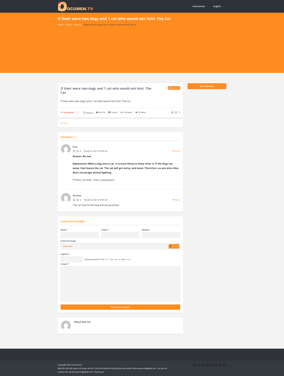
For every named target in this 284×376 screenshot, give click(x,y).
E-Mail (105, 229)
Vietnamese (198, 6)
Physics (77, 24)
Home (60, 24)
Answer (65, 264)
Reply (177, 151)
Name (64, 229)
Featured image (68, 241)
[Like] (172, 112)
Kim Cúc (101, 112)
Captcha (65, 254)
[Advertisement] (142, 52)
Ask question (207, 86)
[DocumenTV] (75, 6)
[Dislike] (176, 112)
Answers (127, 112)
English (217, 6)
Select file (67, 246)
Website (145, 229)
